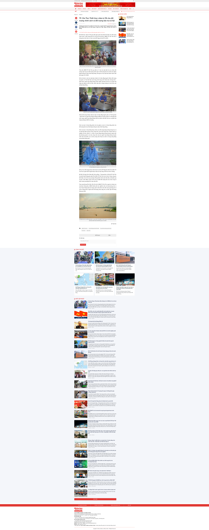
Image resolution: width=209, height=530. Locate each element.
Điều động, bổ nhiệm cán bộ (101, 11)
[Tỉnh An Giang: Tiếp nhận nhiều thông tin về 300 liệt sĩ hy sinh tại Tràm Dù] (84, 257)
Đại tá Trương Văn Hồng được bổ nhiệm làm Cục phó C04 (100, 401)
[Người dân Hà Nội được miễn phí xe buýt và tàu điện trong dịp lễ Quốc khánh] (80, 384)
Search (133, 1)
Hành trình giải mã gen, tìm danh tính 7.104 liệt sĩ (100, 470)
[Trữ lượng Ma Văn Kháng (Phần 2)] (80, 325)
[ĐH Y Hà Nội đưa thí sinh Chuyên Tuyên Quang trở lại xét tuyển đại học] (125, 257)
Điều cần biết (94, 457)
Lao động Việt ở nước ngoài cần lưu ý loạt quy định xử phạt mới (101, 489)
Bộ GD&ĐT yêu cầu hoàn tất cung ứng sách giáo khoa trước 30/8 (104, 288)
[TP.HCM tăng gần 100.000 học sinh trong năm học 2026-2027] (80, 483)
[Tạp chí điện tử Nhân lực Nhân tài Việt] (79, 4)
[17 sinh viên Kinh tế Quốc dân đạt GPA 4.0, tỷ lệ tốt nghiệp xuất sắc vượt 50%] (80, 334)
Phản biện (93, 318)
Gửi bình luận (83, 244)
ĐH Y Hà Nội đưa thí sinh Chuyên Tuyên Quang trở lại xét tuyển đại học (124, 266)
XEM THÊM (95, 499)
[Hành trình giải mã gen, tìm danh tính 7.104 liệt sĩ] (80, 474)
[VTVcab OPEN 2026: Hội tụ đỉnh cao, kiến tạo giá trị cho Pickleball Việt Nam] (80, 464)
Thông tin (76, 262)
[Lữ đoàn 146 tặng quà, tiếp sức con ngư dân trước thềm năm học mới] (80, 374)
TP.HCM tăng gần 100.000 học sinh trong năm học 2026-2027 (101, 480)
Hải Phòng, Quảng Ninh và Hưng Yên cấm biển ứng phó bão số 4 (83, 288)
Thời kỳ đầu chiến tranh (90, 11)
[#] (110, 4)
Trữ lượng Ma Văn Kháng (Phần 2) (95, 321)
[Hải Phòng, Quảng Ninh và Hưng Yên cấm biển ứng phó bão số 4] (84, 279)
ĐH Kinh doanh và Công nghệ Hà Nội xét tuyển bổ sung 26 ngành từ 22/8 (104, 266)
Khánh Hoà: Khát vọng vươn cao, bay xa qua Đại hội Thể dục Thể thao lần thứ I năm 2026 (125, 288)
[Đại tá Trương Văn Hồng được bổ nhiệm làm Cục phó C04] (80, 404)
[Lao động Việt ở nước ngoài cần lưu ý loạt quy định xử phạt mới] (80, 493)
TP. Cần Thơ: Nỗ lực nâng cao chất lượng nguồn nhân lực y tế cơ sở (92, 32)
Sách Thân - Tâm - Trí (80, 11)
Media (93, 476)
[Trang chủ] (75, 8)
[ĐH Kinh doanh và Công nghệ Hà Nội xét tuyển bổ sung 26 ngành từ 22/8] (104, 257)
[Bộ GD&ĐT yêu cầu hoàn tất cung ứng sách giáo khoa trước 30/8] (104, 279)
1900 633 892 (79, 523)
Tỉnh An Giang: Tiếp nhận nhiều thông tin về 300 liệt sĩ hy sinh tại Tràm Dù (83, 266)
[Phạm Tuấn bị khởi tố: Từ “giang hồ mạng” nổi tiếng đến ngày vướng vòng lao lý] (80, 394)
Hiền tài (93, 327)
